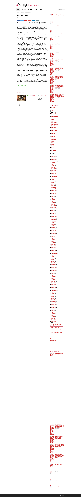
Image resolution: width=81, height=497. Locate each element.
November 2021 (53, 219)
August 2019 (53, 255)
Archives (52, 109)
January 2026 (53, 156)
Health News (53, 133)
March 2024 (53, 185)
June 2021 (53, 224)
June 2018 (53, 276)
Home (18, 9)
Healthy (52, 138)
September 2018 (54, 272)
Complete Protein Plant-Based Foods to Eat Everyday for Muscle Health (59, 59)
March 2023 (53, 204)
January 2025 (53, 170)
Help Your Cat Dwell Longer (59, 353)
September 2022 (54, 208)
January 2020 (53, 247)
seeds (58, 332)
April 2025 (53, 165)
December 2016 (53, 304)
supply (22, 85)
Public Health (53, 145)
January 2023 (53, 207)
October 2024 (53, 174)
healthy (56, 329)
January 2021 (53, 228)
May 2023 (52, 201)
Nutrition (52, 144)
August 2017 (53, 292)
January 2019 (53, 265)
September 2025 (54, 161)
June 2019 (53, 258)
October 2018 (53, 270)
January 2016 (53, 321)
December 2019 (53, 248)
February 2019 (53, 264)
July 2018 (52, 275)
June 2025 (53, 162)
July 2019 (52, 256)
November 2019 (53, 250)
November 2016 (53, 305)
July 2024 (52, 179)
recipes (55, 332)
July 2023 (52, 198)
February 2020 (53, 245)
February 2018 (53, 282)
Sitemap (51, 341)
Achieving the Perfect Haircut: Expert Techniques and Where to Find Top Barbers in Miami (21, 104)
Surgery (52, 147)
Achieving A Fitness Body (58, 486)
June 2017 (53, 295)
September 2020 (54, 235)
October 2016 (53, 307)
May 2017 (52, 296)
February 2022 (53, 216)
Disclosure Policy (53, 340)
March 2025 (53, 167)
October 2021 (53, 221)
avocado (60, 324)
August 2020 (53, 236)
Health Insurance (54, 130)
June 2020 (53, 239)
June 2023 (53, 199)
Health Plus (53, 135)
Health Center (53, 127)
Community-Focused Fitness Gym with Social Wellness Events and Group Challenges (59, 95)
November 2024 (53, 173)
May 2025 (52, 164)
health (18, 85)
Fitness (52, 118)
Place (41, 9)
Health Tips (53, 136)
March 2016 (53, 318)
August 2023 (53, 196)
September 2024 (54, 176)
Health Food (53, 128)
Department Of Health (54, 116)
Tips (44, 9)
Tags (52, 110)
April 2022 (53, 213)
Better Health (53, 113)
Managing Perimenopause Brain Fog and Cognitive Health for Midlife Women (59, 86)
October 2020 (53, 233)
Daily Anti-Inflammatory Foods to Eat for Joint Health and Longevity (59, 42)
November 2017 (53, 287)
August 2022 (53, 210)
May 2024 (52, 182)
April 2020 (53, 242)
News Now (36, 9)
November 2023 (53, 191)
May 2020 (52, 241)
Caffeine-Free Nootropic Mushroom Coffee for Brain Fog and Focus (59, 34)
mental (52, 332)
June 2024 (53, 181)
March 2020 (53, 244)
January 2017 (53, 302)
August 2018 (53, 273)
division (56, 327)
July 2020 (52, 238)
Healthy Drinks (53, 139)
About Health (23, 9)
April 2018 (53, 279)
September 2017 (54, 290)
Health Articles (53, 125)
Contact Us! (52, 338)
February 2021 (53, 227)
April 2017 (53, 298)
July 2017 (52, 293)
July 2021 (52, 222)
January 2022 (53, 218)
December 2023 (53, 190)
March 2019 (53, 262)
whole (25, 85)
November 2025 (53, 159)
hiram (59, 329)
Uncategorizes (53, 150)
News (52, 142)
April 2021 (53, 225)
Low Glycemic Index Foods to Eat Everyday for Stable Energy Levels (59, 25)
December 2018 (53, 267)
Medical (52, 141)
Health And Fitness (54, 122)
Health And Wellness (26, 12)
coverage (52, 327)
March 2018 (53, 281)
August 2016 (53, 310)
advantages (52, 324)
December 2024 (53, 171)
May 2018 (52, 278)
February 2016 (53, 319)
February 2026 (53, 154)
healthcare (52, 329)
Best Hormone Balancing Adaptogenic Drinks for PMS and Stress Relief (59, 68)
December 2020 (53, 230)
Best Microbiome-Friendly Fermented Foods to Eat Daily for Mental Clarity (59, 77)
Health (52, 121)
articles (56, 324)
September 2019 (54, 253)
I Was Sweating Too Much (58, 464)
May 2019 (52, 259)
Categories (53, 107)
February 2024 (53, 187)
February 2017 (53, 301)
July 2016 (52, 312)
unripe (61, 332)
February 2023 (53, 205)
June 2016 (53, 313)
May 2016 (52, 315)
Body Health (30, 9)
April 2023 (53, 202)
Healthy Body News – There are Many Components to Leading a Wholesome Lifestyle (59, 445)
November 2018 (53, 268)
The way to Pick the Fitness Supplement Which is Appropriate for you (59, 437)
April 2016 (53, 316)
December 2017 (53, 285)
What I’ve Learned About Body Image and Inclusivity (42, 98)
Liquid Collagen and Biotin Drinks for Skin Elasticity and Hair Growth (59, 15)
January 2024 (53, 188)
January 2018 (53, 284)
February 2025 (53, 168)
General (52, 119)
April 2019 (53, 261)
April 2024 (53, 184)
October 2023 (53, 193)
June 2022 (53, 211)
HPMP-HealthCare (63, 495)
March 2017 (53, 299)
